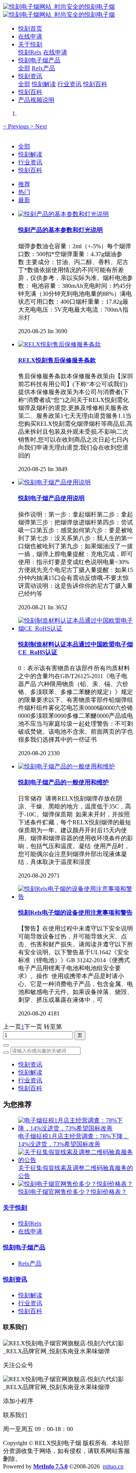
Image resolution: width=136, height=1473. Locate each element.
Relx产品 (30, 1263)
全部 (24, 68)
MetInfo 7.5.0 (50, 1466)
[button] (16, 126)
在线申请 (30, 1231)
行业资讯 (30, 162)
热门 (24, 192)
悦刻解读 (30, 154)
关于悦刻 (15, 1207)
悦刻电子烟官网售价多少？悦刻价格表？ (72, 1192)
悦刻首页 (30, 28)
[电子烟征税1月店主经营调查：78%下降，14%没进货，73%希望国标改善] (75, 1128)
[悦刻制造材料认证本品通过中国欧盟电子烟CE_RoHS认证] (75, 628)
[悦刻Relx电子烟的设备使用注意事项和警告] (75, 896)
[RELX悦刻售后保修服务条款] (59, 344)
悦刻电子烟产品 (24, 1247)
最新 (24, 200)
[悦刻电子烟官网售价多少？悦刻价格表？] (75, 1184)
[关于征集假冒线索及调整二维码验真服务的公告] (75, 1160)
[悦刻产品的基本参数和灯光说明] (63, 214)
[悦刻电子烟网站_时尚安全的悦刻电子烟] (68, 11)
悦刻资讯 (30, 1064)
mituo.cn (113, 1466)
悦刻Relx (30, 1223)
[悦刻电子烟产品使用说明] (54, 482)
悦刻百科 (30, 170)
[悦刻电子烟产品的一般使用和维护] (66, 766)
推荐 (24, 184)
